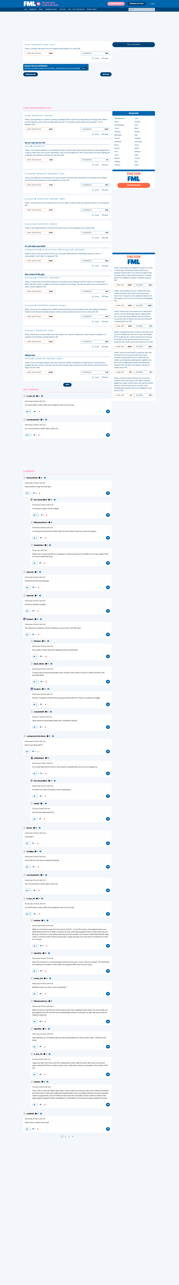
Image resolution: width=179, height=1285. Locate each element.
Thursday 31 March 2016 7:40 (41, 1059)
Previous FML (30, 74)
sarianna (37, 921)
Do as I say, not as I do (35, 143)
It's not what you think (35, 246)
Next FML (106, 74)
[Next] (72, 1136)
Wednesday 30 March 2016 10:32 (35, 425)
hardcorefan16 (32, 478)
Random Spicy (51, 9)
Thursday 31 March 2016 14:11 (41, 809)
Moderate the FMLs (136, 3)
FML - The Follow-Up (76, 9)
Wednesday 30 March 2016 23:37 (42, 1034)
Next (67, 385)
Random (32, 9)
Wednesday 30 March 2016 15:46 (42, 984)
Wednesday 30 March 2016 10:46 (42, 786)
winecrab (30, 572)
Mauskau (37, 641)
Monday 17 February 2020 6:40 (42, 717)
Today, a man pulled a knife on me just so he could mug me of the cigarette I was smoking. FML (59, 228)
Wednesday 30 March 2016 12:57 (35, 1119)
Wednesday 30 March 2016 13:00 (42, 926)
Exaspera (30, 619)
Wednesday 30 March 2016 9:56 (35, 601)
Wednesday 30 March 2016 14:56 (42, 958)
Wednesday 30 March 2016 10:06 (35, 833)
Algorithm (38, 953)
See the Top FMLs (133, 185)
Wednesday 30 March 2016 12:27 (42, 694)
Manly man (30, 355)
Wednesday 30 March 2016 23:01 (42, 528)
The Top (62, 9)
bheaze (29, 828)
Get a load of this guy (35, 275)
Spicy (41, 9)
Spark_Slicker (39, 664)
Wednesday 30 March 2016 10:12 (42, 763)
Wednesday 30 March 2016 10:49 (42, 505)
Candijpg (30, 851)
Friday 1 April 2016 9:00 (39, 550)
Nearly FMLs (92, 9)
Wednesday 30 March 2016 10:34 (42, 669)
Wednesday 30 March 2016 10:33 (42, 646)
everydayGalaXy (33, 420)
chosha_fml (38, 978)
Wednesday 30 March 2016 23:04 (42, 1006)
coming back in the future (36, 736)
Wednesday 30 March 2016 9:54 (35, 577)
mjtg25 (37, 804)
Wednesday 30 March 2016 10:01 (35, 741)
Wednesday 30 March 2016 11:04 (35, 401)
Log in (153, 4)
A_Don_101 (31, 396)
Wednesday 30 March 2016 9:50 (35, 483)
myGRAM (30, 1114)
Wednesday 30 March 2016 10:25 (35, 857)
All (25, 9)
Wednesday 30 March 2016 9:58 (35, 624)
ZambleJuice (39, 545)
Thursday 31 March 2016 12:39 (41, 1087)
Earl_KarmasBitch (40, 500)
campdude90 (39, 712)
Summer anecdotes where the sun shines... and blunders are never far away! (55, 67)
